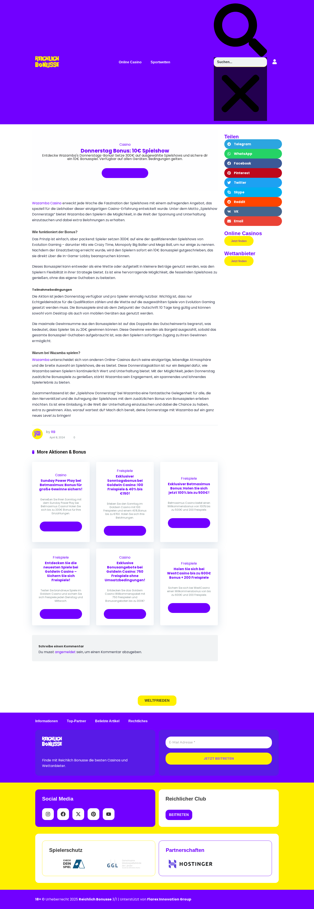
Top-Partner (76, 721)
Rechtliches (138, 721)
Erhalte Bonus (123, 173)
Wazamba (40, 359)
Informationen (46, 721)
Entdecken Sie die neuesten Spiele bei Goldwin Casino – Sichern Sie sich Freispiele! (60, 572)
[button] (131, 62)
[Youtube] (108, 814)
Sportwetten (160, 62)
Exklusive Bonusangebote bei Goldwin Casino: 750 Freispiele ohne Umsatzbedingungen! (125, 572)
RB (53, 431)
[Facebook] (63, 814)
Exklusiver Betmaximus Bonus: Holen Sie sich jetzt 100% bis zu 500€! (189, 488)
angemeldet (65, 651)
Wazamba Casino (47, 203)
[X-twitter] (78, 814)
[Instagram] (48, 814)
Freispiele (125, 470)
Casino (125, 144)
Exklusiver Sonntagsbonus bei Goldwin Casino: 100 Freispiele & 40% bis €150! (125, 485)
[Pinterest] (93, 814)
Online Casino (130, 62)
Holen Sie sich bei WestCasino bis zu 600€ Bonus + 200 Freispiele (189, 573)
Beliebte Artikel (107, 721)
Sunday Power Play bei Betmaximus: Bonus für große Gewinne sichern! (60, 485)
